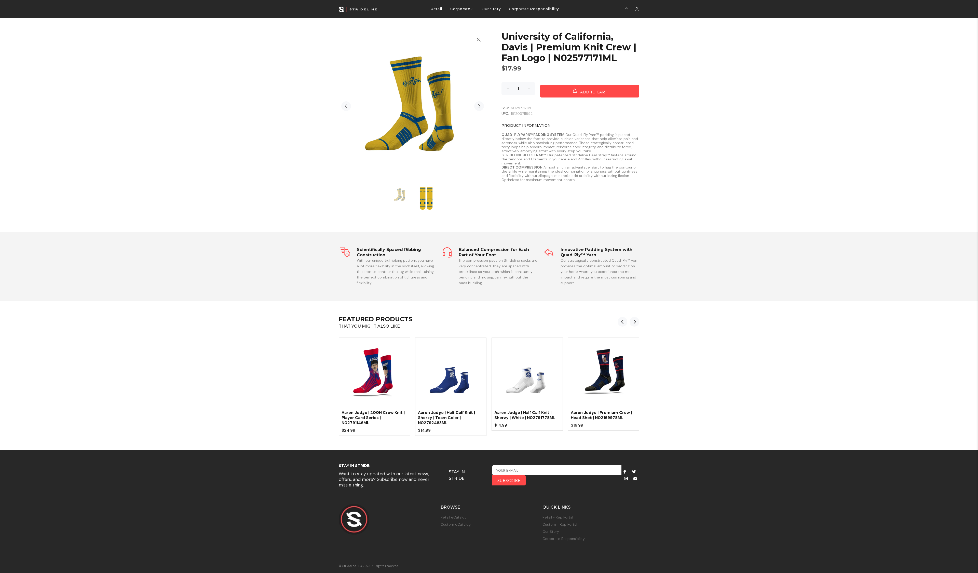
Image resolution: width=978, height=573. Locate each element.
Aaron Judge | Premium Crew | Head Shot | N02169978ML (601, 415)
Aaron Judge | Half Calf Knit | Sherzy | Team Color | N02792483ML (446, 417)
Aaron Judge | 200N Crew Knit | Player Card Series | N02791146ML (373, 417)
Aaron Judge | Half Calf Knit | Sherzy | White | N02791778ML (524, 415)
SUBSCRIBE (509, 480)
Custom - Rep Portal (559, 524)
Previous (346, 106)
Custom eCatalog (456, 524)
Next (479, 106)
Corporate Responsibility (563, 538)
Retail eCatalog (454, 517)
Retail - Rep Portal (557, 517)
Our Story (550, 531)
